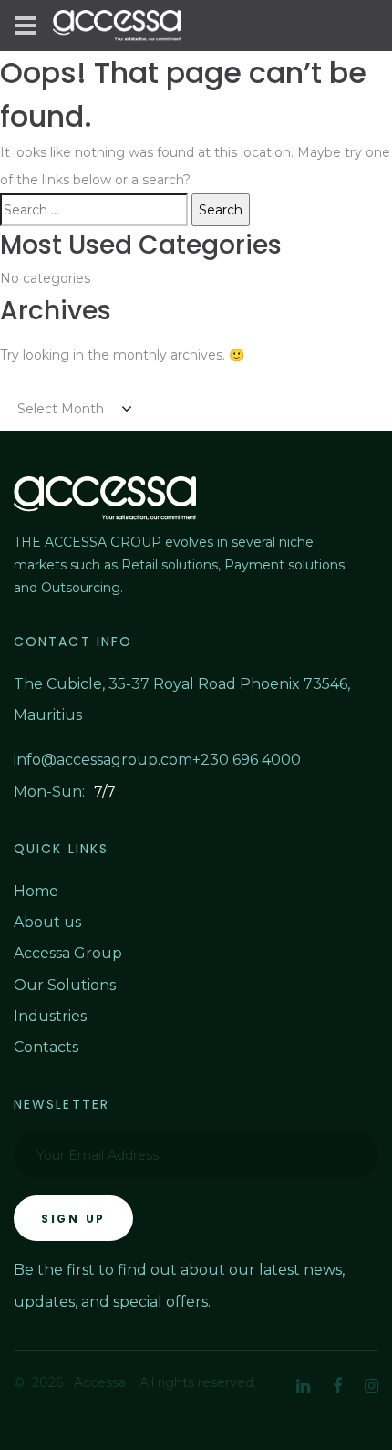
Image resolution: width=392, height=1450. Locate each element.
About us (47, 922)
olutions (86, 985)
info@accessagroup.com (103, 759)
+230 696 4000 (246, 759)
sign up (73, 1218)
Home (36, 891)
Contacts (46, 1047)
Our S (35, 985)
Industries (50, 1016)
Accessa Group (68, 953)
